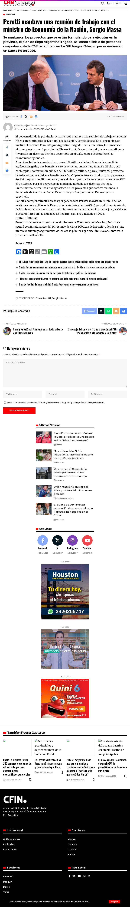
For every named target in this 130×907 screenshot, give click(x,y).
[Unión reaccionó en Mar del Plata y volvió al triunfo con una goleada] (44, 491)
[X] (58, 545)
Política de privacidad (53, 901)
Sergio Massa (59, 298)
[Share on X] (26, 116)
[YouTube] (79, 876)
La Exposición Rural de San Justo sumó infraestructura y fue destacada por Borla (48, 763)
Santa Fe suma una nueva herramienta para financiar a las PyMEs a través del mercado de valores (67, 267)
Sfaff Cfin (18, 125)
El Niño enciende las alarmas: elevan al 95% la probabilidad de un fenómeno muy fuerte (112, 765)
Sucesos (60, 462)
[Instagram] (72, 545)
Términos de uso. (79, 901)
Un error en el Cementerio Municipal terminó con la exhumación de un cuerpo (70, 472)
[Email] (31, 116)
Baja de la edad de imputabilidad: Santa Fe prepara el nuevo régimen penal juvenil (59, 284)
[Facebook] (43, 545)
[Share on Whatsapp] (108, 311)
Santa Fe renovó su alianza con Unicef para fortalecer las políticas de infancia (57, 273)
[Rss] (89, 876)
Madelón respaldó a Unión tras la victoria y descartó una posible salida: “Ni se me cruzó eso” (74, 437)
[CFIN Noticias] (19, 3)
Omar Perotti (43, 298)
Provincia (10, 14)
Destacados (61, 498)
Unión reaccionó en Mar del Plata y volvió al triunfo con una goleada (73, 490)
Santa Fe (59, 480)
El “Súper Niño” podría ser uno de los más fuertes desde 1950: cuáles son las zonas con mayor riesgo (68, 262)
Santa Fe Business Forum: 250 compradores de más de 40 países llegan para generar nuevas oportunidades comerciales (17, 767)
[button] (114, 901)
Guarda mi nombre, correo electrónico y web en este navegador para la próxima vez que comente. (56, 402)
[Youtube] (87, 545)
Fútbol (59, 445)
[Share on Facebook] (21, 116)
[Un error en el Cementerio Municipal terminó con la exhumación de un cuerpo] (44, 473)
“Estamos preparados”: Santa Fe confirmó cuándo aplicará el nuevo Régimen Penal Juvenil (63, 279)
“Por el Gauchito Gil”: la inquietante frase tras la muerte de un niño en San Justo (73, 455)
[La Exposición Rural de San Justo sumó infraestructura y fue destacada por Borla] (49, 747)
